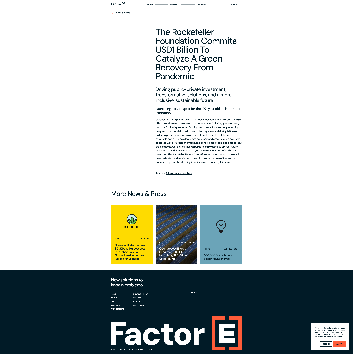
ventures (115, 305)
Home (113, 294)
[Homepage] (118, 4)
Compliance (139, 305)
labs (113, 301)
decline (326, 344)
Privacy (150, 349)
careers (137, 298)
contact (137, 301)
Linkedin (193, 292)
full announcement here (179, 173)
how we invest (140, 294)
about (114, 298)
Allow (339, 344)
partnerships (117, 309)
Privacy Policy (336, 336)
